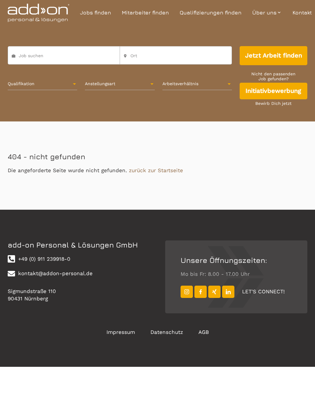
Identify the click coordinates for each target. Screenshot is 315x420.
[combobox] (176, 58)
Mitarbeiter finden (145, 13)
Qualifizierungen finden (210, 13)
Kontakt (302, 13)
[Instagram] (187, 292)
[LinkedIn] (228, 292)
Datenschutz (166, 332)
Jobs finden (95, 13)
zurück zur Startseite (156, 170)
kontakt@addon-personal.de (55, 273)
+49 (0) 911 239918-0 (44, 259)
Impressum (120, 332)
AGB (203, 332)
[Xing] (214, 292)
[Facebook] (200, 292)
